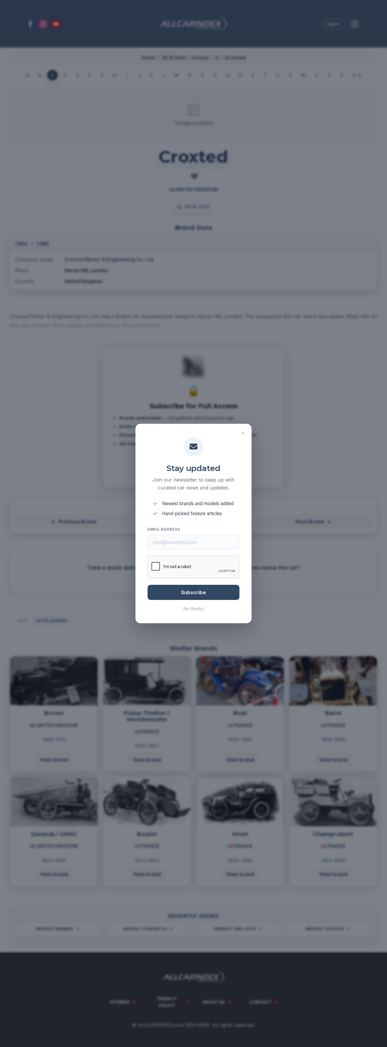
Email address (164, 529)
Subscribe (193, 592)
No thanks (194, 608)
